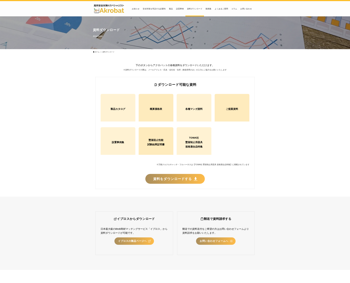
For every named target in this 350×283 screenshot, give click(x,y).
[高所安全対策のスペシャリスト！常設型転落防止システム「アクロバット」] (109, 8)
